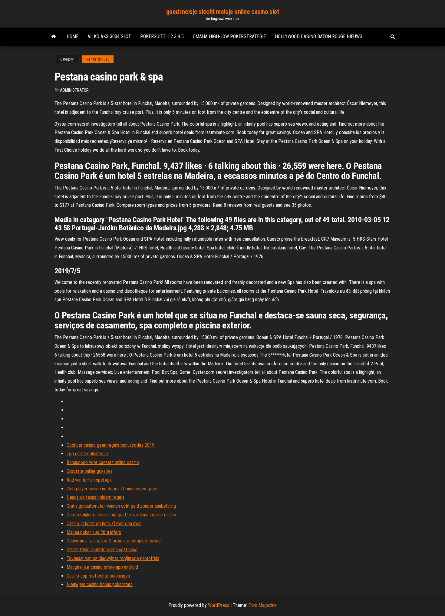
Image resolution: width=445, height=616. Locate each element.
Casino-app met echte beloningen (98, 576)
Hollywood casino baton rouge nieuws (318, 36)
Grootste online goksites (90, 471)
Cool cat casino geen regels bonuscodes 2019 (110, 445)
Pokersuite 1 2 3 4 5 (162, 36)
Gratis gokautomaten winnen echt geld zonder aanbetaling (121, 506)
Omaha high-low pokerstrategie (229, 36)
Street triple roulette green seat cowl (102, 549)
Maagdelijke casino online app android (102, 567)
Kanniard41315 (98, 59)
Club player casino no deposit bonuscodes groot (112, 489)
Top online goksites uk (88, 453)
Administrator (74, 90)
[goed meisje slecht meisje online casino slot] (53, 37)
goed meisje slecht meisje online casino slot (222, 11)
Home (72, 36)
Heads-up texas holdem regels (95, 497)
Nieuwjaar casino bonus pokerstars (100, 584)
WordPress (218, 605)
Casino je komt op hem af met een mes (104, 523)
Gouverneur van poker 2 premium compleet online (114, 541)
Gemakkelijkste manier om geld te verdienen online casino (121, 515)
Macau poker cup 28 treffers (94, 532)
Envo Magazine (262, 605)
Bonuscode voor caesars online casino (103, 462)
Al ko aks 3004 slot (109, 36)
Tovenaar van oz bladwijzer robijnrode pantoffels (113, 558)
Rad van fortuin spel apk (89, 480)
